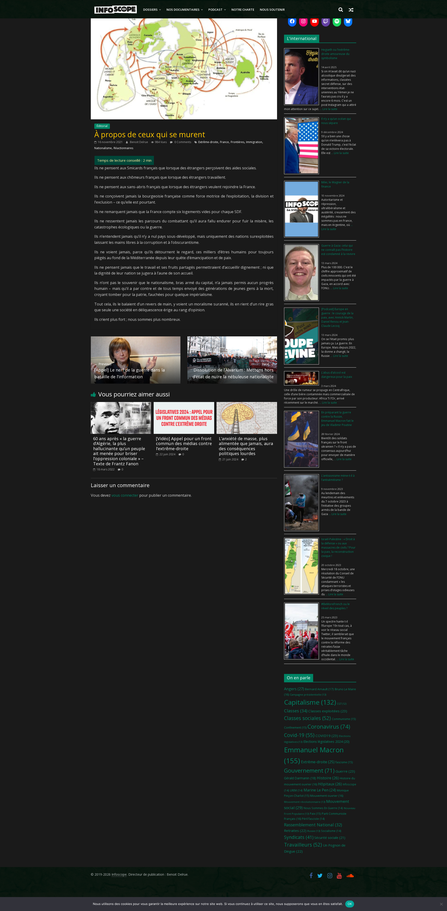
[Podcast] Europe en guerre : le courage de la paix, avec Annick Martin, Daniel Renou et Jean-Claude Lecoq (337, 317)
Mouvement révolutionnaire (304, 802)
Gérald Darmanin (300, 778)
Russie (313, 831)
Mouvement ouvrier (326, 796)
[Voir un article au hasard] (351, 9)
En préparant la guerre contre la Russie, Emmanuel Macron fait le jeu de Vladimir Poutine (337, 418)
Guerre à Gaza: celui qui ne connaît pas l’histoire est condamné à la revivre (338, 250)
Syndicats (298, 837)
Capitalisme (310, 702)
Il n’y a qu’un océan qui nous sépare (336, 121)
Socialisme (331, 831)
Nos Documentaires (183, 9)
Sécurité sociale (329, 837)
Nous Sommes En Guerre (323, 808)
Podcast (215, 9)
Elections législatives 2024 (326, 741)
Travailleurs (303, 844)
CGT (341, 703)
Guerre (345, 771)
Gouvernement (309, 770)
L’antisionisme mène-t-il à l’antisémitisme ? (338, 478)
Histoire (328, 777)
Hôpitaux (330, 784)
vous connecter (125, 495)
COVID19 (326, 735)
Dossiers (150, 9)
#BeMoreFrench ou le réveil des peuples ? (335, 606)
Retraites (295, 830)
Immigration (254, 142)
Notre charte (242, 9)
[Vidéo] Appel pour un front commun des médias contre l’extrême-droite (184, 443)
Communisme (344, 719)
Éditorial (102, 126)
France (224, 142)
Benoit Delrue (139, 142)
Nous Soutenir (272, 9)
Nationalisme (103, 148)
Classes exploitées (327, 711)
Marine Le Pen (320, 790)
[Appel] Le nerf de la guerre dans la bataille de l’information (129, 370)
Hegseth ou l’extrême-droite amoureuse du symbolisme (335, 54)
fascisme (344, 762)
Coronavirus (329, 726)
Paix (315, 814)
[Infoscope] (115, 9)
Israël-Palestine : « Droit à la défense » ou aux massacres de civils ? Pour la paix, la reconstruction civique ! (338, 547)
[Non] (441, 904)
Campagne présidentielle (308, 694)
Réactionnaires (123, 148)
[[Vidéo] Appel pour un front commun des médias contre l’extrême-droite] (184, 404)
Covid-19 (299, 735)
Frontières (237, 142)
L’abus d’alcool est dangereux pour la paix (336, 375)
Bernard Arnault (319, 689)
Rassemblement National (313, 824)
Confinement (295, 728)
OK (350, 904)
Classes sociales (307, 718)
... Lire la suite (328, 109)
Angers (294, 688)
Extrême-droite (208, 142)
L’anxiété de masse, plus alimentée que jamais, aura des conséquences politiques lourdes (246, 446)
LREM (296, 790)
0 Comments (182, 142)
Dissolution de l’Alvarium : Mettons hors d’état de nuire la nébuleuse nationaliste (233, 370)
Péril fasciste (313, 819)
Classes (295, 710)
